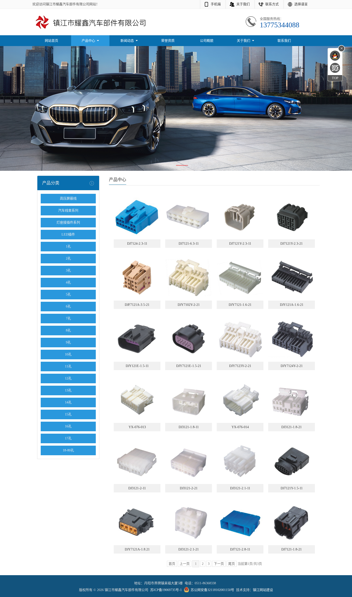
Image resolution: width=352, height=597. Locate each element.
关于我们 (243, 4)
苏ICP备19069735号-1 (166, 590)
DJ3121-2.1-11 (240, 488)
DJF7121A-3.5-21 (137, 305)
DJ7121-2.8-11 (240, 549)
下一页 (219, 564)
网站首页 (51, 40)
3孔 (68, 270)
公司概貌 (206, 40)
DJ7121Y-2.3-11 (240, 243)
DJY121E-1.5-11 (137, 366)
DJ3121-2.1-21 (188, 549)
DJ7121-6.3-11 (189, 243)
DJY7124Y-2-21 (292, 366)
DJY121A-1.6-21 (291, 305)
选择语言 (301, 4)
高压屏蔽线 (68, 198)
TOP (335, 78)
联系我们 (284, 40)
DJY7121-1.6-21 (240, 305)
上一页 (185, 564)
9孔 (68, 342)
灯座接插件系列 (68, 222)
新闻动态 (127, 40)
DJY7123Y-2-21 (240, 366)
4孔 (68, 282)
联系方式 (272, 4)
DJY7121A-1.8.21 (137, 549)
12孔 (68, 378)
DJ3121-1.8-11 (189, 427)
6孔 (68, 306)
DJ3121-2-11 (137, 488)
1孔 (68, 246)
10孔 (68, 354)
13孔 (68, 390)
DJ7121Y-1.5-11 (292, 488)
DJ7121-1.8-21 (291, 549)
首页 (172, 564)
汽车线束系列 (68, 210)
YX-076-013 (137, 427)
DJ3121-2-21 (189, 488)
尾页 (231, 564)
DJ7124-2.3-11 (137, 243)
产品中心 (89, 40)
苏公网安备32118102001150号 (212, 590)
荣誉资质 (168, 40)
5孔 (68, 294)
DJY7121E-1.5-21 (188, 366)
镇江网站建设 (263, 590)
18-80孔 (68, 450)
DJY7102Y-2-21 (189, 305)
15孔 (68, 414)
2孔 (68, 258)
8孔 (68, 330)
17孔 (68, 438)
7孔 (68, 318)
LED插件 (68, 234)
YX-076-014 (240, 427)
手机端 (216, 4)
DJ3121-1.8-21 (291, 427)
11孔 (68, 366)
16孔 (68, 426)
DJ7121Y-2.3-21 (291, 243)
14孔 (68, 402)
